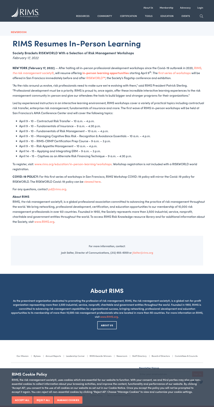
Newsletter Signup (149, 367)
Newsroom (122, 355)
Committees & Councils (186, 355)
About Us (148, 7)
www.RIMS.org (44, 221)
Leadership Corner (75, 355)
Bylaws (37, 355)
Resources (82, 16)
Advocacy (185, 7)
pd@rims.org (57, 189)
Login (200, 7)
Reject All (43, 400)
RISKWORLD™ (95, 78)
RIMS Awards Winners (101, 355)
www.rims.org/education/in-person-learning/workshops (73, 164)
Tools (148, 16)
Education (167, 16)
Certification (128, 16)
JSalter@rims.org (142, 252)
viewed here (92, 181)
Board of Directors (161, 355)
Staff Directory (139, 355)
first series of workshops (174, 73)
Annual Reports (53, 355)
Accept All (22, 400)
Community (104, 16)
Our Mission (23, 355)
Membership (166, 7)
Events (186, 16)
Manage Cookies (68, 400)
